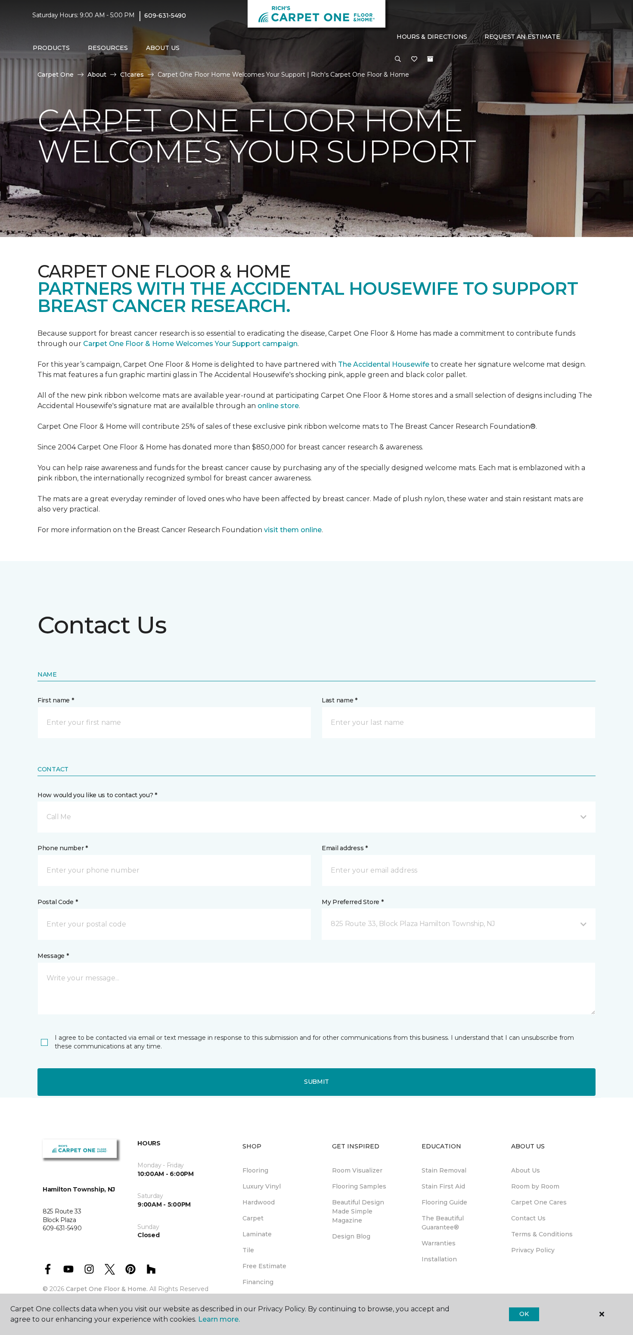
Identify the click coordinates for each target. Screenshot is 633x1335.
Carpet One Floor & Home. (107, 1289)
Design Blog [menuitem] (351, 1236)
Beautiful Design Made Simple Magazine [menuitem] (358, 1211)
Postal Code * (57, 902)
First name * (55, 700)
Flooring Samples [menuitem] (359, 1186)
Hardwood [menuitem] (258, 1202)
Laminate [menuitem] (257, 1234)
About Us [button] (163, 48)
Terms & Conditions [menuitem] (542, 1234)
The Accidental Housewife (383, 364)
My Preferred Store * (352, 902)
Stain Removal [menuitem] (444, 1170)
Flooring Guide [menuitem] (444, 1202)
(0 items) (430, 59)
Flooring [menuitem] (255, 1170)
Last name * (339, 700)
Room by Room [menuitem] (535, 1186)
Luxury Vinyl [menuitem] (261, 1186)
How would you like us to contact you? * (97, 795)
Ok (523, 1314)
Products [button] (51, 48)
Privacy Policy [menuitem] (533, 1250)
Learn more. (219, 1319)
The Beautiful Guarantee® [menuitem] (443, 1222)
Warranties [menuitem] (439, 1243)
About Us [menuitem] (525, 1170)
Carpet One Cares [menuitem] (539, 1202)
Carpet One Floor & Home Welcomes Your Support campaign (190, 344)
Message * (52, 956)
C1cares (132, 74)
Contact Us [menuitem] (528, 1218)
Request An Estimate (522, 37)
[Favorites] (414, 59)
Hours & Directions (432, 37)
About (96, 74)
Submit (316, 1081)
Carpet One (55, 74)
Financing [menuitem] (257, 1282)
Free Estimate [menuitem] (264, 1266)
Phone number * (62, 848)
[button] (398, 59)
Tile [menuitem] (248, 1250)
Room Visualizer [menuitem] (357, 1170)
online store (278, 406)
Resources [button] (108, 48)
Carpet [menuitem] (253, 1218)
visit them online (293, 530)
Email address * (345, 848)
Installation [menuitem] (439, 1259)
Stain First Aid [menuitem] (443, 1186)
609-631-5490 (165, 15)
